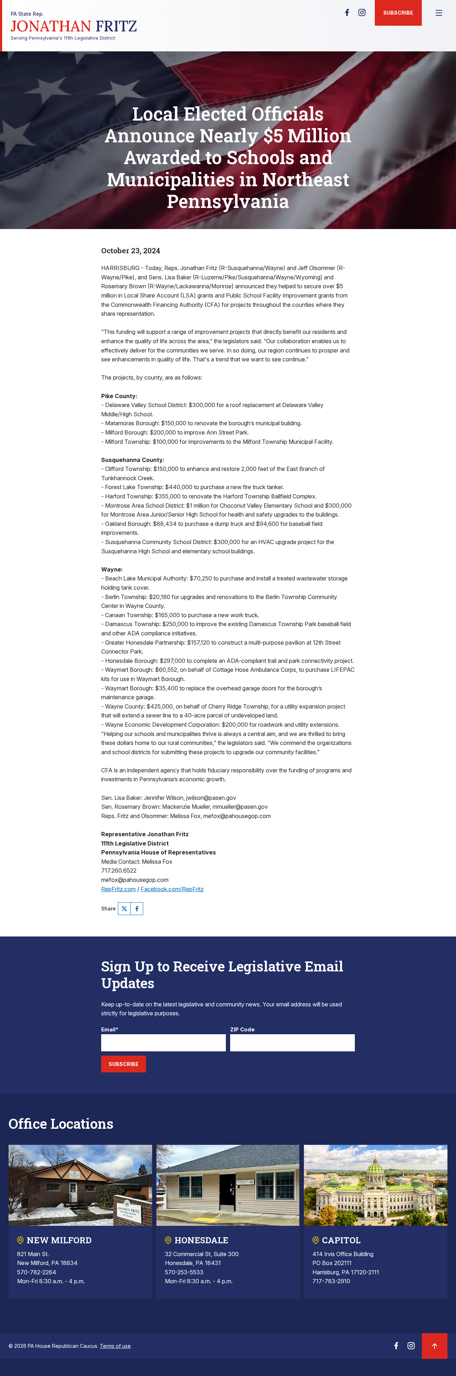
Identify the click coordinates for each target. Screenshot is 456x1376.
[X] (124, 908)
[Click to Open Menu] (439, 13)
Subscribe (398, 13)
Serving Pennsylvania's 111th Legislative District (74, 25)
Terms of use (115, 1346)
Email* (110, 1030)
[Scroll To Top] (434, 1346)
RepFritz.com (118, 889)
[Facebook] (347, 14)
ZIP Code (242, 1030)
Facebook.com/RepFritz (172, 889)
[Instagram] (362, 14)
